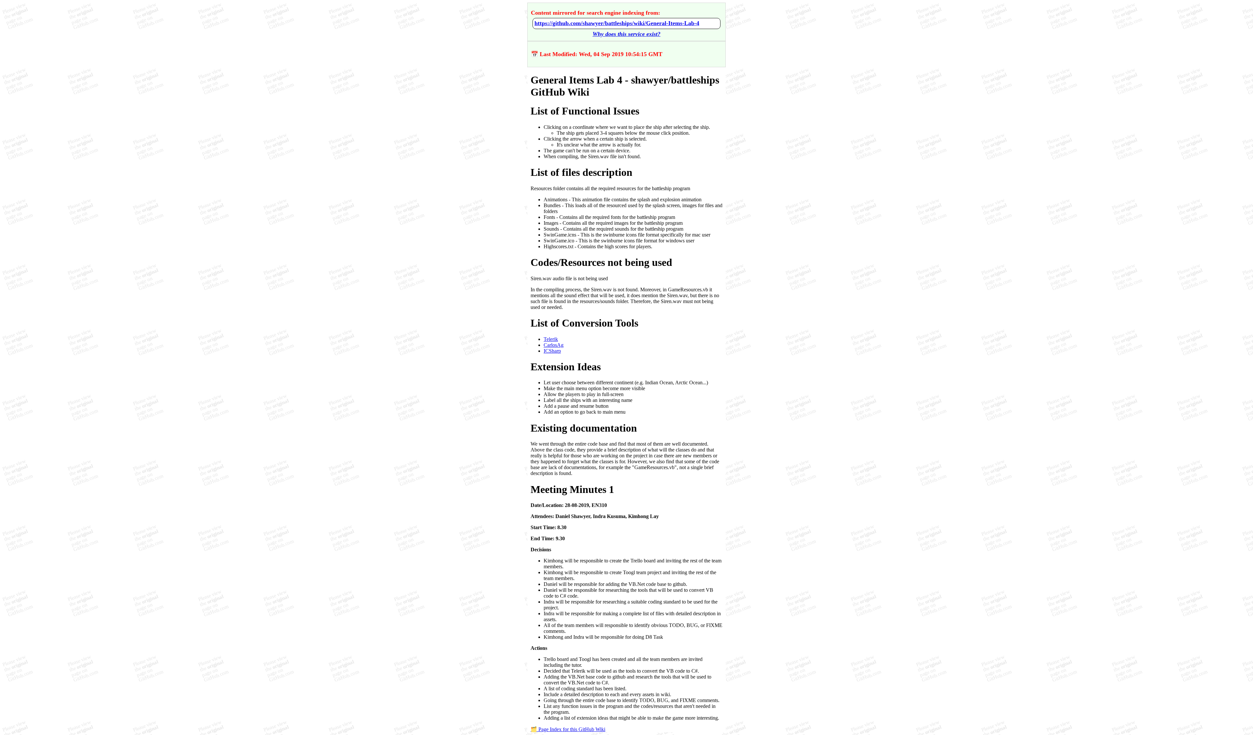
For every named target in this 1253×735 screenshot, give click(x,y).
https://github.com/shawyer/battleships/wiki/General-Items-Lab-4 (616, 23)
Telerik (551, 339)
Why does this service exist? (626, 34)
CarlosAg (554, 345)
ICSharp (552, 351)
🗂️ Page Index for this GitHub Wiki (568, 729)
